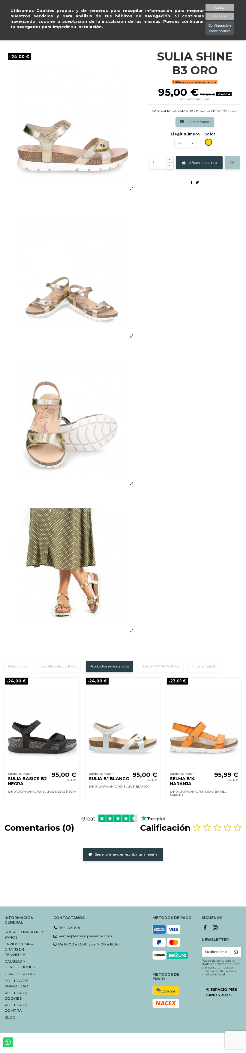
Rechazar (219, 16)
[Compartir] (191, 182)
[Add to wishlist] (232, 162)
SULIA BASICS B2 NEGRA (27, 781)
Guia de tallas (197, 122)
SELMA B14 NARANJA (182, 781)
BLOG (10, 1017)
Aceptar (220, 7)
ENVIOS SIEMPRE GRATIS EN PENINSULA (20, 949)
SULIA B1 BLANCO (109, 778)
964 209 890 (70, 927)
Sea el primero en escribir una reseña (126, 854)
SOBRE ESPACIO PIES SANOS (24, 934)
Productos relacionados (109, 666)
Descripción (18, 666)
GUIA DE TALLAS (19, 974)
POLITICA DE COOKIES (16, 996)
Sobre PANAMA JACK (161, 666)
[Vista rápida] (75, 695)
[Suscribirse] (235, 952)
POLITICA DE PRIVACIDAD (16, 983)
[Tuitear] (197, 182)
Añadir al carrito (203, 162)
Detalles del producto (59, 666)
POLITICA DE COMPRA (16, 1008)
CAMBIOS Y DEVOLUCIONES (19, 964)
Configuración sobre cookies (219, 28)
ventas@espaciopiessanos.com (85, 936)
